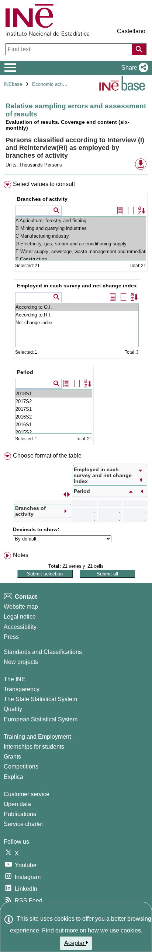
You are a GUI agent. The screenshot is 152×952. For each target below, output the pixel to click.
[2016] (53, 417)
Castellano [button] (131, 31)
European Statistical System (40, 719)
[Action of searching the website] (139, 49)
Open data (17, 804)
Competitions (21, 766)
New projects (21, 662)
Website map (21, 606)
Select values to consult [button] (44, 184)
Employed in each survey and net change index (77, 285)
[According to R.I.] (76, 315)
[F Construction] (80, 259)
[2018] (53, 394)
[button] (133, 67)
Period (25, 372)
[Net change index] (76, 322)
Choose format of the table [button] (47, 455)
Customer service (26, 794)
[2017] (53, 401)
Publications (20, 814)
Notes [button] (20, 555)
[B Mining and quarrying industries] (80, 228)
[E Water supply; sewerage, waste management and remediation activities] (80, 251)
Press (11, 637)
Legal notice (20, 616)
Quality (13, 709)
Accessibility (20, 627)
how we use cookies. (115, 930)
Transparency (21, 689)
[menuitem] (76, 314)
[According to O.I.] (76, 307)
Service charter (23, 824)
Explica (13, 777)
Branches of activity (42, 199)
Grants (12, 756)
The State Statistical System (40, 699)
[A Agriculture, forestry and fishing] (80, 220)
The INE (14, 679)
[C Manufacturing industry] (80, 236)
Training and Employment (37, 737)
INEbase (13, 84)
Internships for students (34, 746)
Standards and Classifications (43, 652)
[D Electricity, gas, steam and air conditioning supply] (80, 244)
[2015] (53, 432)
